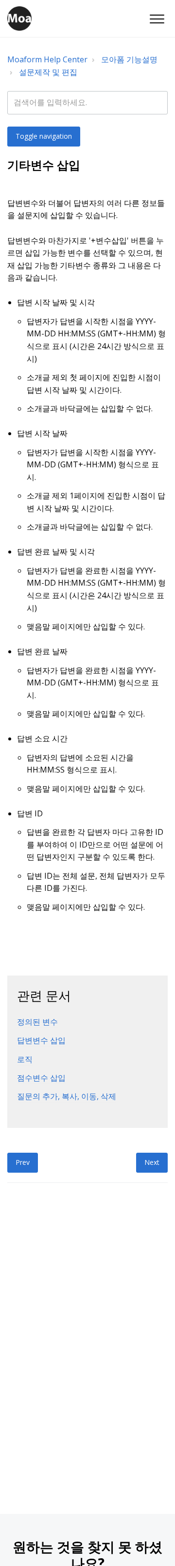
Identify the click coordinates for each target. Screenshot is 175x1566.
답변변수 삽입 (41, 1040)
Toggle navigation (44, 136)
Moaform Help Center (47, 59)
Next (151, 1162)
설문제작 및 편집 (48, 72)
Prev (23, 1162)
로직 (25, 1059)
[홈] (19, 18)
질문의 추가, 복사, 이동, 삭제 (66, 1096)
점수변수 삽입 (41, 1077)
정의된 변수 (37, 1021)
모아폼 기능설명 (129, 59)
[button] (157, 19)
